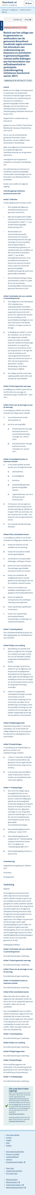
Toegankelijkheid (12, 1157)
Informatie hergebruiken (15, 1152)
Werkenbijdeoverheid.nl (15, 1187)
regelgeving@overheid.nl (17, 1121)
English (8, 1140)
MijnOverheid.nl (12, 1180)
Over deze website (12, 1135)
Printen (27, 19)
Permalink (16, 19)
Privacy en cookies (12, 1154)
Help (8, 1143)
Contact (9, 1138)
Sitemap (9, 1159)
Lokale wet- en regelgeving (10, 10)
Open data (10, 1168)
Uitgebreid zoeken (25, 10)
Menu (30, 3)
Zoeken (9, 1145)
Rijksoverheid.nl (12, 1182)
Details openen (1, 25)
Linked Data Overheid (14, 1171)
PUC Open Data (11, 1173)
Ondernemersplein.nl (13, 1185)
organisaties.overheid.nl (16, 1114)
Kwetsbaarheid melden (14, 1162)
